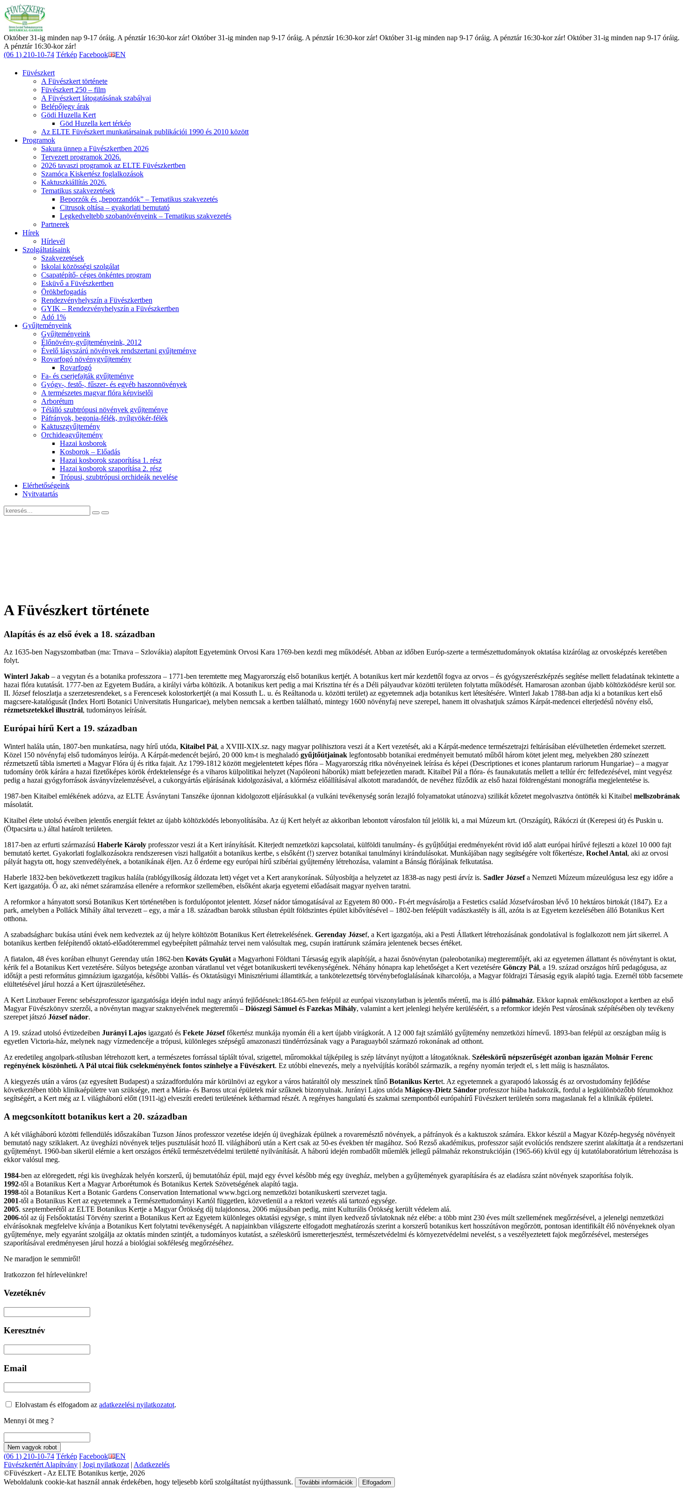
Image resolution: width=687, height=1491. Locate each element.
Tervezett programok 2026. (81, 157)
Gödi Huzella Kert (68, 115)
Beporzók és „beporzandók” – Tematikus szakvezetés (139, 199)
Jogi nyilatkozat (106, 1465)
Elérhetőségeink (46, 485)
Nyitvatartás (40, 494)
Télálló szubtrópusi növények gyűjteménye (104, 410)
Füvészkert (38, 73)
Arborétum (57, 401)
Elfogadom (376, 1482)
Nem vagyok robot (32, 1447)
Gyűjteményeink (47, 325)
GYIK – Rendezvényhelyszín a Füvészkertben (110, 309)
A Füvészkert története (74, 81)
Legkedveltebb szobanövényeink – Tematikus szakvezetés (145, 216)
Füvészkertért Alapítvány (41, 1465)
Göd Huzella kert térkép (95, 123)
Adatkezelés (152, 1465)
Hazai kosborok (83, 443)
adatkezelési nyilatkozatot (136, 1405)
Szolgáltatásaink (46, 250)
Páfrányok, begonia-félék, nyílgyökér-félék (104, 418)
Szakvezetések (62, 258)
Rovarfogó (76, 367)
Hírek (30, 233)
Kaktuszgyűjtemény (70, 426)
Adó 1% (53, 317)
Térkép (66, 54)
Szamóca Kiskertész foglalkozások (92, 174)
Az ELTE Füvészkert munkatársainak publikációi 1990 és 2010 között (145, 132)
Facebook (93, 54)
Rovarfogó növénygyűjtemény (86, 359)
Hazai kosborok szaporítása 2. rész (111, 469)
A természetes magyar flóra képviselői (97, 393)
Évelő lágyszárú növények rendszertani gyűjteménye (118, 351)
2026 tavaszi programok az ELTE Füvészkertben (113, 165)
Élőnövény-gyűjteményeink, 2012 (91, 342)
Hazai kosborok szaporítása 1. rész (111, 460)
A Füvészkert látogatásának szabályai (96, 98)
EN (120, 54)
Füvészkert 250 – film (73, 90)
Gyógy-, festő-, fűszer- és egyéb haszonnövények (114, 384)
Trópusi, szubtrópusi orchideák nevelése (119, 477)
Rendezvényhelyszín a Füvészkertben (96, 300)
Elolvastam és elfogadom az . (94, 1405)
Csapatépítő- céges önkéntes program (96, 275)
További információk (326, 1482)
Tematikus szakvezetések (78, 191)
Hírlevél (53, 241)
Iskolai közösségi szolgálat (80, 266)
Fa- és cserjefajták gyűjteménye (87, 376)
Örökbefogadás (63, 292)
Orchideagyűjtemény (72, 435)
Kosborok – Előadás (90, 452)
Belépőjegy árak (65, 106)
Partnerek (55, 224)
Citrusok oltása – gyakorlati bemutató (115, 207)
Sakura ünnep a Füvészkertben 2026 (95, 149)
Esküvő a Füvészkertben (77, 283)
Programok (38, 140)
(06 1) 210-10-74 (29, 54)
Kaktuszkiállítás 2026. (74, 182)
